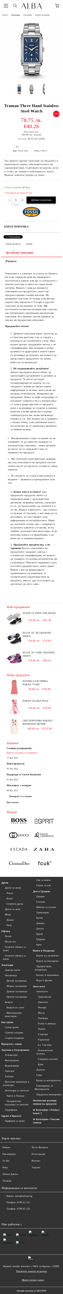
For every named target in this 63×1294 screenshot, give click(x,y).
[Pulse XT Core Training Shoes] (14, 665)
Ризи (9, 925)
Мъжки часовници (42, 15)
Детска (40, 928)
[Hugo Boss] (19, 822)
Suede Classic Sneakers (39, 613)
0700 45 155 (23, 1202)
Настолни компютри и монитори (16, 1083)
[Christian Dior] (19, 864)
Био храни (7, 1022)
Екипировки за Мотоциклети (44, 1087)
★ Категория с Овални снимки (46, 1121)
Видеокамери (12, 1066)
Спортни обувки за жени (14, 957)
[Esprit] (44, 822)
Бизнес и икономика (47, 975)
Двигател (43, 1002)
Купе (40, 1064)
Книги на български (47, 961)
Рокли (10, 893)
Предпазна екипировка (48, 1094)
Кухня (39, 918)
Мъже (8, 914)
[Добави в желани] (54, 186)
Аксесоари (15, 15)
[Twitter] (13, 1215)
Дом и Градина (41, 891)
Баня (38, 944)
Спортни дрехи (15, 904)
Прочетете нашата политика (31, 1271)
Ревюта (11, 261)
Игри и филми (44, 980)
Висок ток (10, 941)
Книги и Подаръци (44, 950)
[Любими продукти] (48, 6)
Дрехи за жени (13, 888)
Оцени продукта (13, 244)
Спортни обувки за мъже (14, 949)
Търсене (36, 1167)
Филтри (42, 1007)
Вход (5, 1167)
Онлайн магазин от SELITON (31, 1291)
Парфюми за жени (15, 1121)
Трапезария (42, 912)
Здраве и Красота (11, 1116)
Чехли (8, 936)
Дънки (10, 920)
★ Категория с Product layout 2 (46, 1112)
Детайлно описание (20, 252)
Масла (41, 1013)
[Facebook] (6, 1215)
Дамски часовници (17, 991)
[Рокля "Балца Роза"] (14, 713)
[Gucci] (19, 836)
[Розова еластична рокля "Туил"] (14, 694)
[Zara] (44, 850)
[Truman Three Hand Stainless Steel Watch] (31, 78)
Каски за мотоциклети (48, 1080)
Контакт (36, 1161)
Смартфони (11, 1110)
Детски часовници (17, 981)
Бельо (10, 898)
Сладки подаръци (14, 1038)
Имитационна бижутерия (13, 1015)
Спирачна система (48, 1059)
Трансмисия (44, 997)
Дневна (40, 923)
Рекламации (9, 1154)
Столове (40, 902)
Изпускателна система (44, 1052)
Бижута (9, 1002)
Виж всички (13, 802)
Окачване (43, 1018)
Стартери (43, 1034)
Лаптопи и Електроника (15, 1050)
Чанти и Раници (15, 1096)
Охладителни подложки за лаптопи (17, 1103)
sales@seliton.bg (23, 1196)
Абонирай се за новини (20, 796)
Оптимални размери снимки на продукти (45, 1102)
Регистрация (38, 1154)
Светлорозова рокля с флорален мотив (38, 722)
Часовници (27, 15)
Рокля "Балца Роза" (36, 701)
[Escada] (19, 850)
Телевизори (11, 1055)
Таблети (9, 1076)
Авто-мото (39, 986)
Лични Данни (10, 1174)
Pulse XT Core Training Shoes (39, 654)
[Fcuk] (44, 864)
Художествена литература (43, 968)
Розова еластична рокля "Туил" (35, 683)
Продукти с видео (11, 1044)
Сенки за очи (43, 885)
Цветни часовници (17, 997)
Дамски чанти (12, 970)
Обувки (5, 931)
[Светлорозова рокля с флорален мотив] (14, 733)
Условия (7, 1181)
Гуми (39, 1075)
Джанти (40, 1070)
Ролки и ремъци (47, 1023)
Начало (5, 15)
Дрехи (4, 883)
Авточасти (42, 991)
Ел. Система (44, 1045)
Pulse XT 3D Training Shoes (37, 634)
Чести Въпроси (40, 1147)
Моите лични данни (33, 1280)
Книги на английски (47, 955)
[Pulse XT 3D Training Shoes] (14, 645)
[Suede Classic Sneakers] (14, 626)
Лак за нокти (43, 880)
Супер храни (12, 1027)
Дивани (40, 896)
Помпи (42, 1029)
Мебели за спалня (46, 907)
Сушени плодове (14, 1032)
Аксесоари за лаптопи (17, 1090)
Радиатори (43, 1039)
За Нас (6, 1161)
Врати (39, 934)
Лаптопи (9, 1071)
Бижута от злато (15, 1007)
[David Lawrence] (44, 836)
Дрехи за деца (12, 909)
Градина (40, 939)
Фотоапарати (12, 1060)
